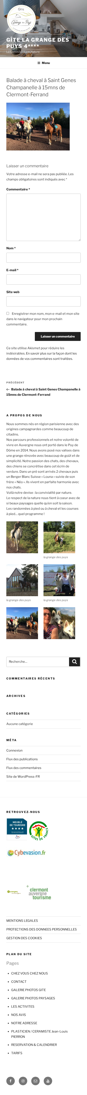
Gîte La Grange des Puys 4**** (37, 43)
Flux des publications (22, 759)
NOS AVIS (18, 1015)
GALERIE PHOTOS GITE (28, 990)
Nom (11, 248)
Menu (46, 63)
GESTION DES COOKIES (24, 938)
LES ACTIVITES (22, 1006)
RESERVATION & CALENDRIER (34, 1045)
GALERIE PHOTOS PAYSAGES (33, 998)
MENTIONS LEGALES (22, 921)
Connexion (14, 750)
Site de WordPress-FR (23, 777)
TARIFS (16, 1053)
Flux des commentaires (23, 768)
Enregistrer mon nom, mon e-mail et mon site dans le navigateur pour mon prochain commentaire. (42, 319)
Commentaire (18, 189)
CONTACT (19, 982)
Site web (12, 292)
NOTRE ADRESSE (24, 1023)
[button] (25, 538)
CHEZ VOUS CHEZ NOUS (29, 973)
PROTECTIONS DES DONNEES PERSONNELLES (41, 929)
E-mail (12, 270)
